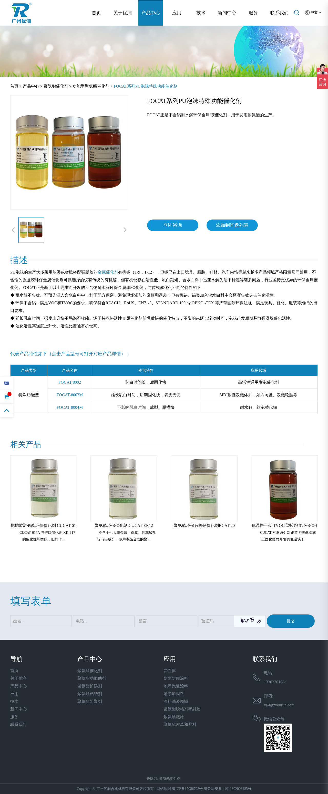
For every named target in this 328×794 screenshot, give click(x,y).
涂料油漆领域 (175, 701)
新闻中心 (227, 12)
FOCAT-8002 (69, 382)
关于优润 (122, 12)
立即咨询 (172, 225)
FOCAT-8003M (70, 395)
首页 (96, 12)
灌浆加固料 (173, 694)
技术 (201, 12)
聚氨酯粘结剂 (89, 694)
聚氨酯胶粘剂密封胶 (181, 709)
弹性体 (169, 670)
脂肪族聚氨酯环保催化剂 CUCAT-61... (45, 525)
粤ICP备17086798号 (187, 789)
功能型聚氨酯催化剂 (91, 86)
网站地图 (164, 789)
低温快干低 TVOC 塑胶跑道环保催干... (287, 525)
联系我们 (279, 12)
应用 (176, 12)
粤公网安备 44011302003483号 (227, 789)
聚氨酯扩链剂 (89, 686)
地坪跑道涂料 (175, 686)
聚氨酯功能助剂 (91, 678)
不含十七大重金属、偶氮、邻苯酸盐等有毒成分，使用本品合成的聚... (126, 536)
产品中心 (150, 12)
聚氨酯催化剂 (56, 86)
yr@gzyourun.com (279, 705)
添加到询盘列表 (232, 225)
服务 (253, 12)
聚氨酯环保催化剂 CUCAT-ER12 (124, 525)
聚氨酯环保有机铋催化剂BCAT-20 (204, 525)
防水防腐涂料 (175, 678)
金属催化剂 (108, 272)
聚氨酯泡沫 (173, 717)
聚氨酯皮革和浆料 (179, 724)
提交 (291, 621)
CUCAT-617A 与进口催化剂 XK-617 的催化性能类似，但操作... (47, 536)
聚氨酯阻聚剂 (89, 701)
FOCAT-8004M (70, 407)
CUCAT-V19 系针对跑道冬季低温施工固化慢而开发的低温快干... (288, 536)
